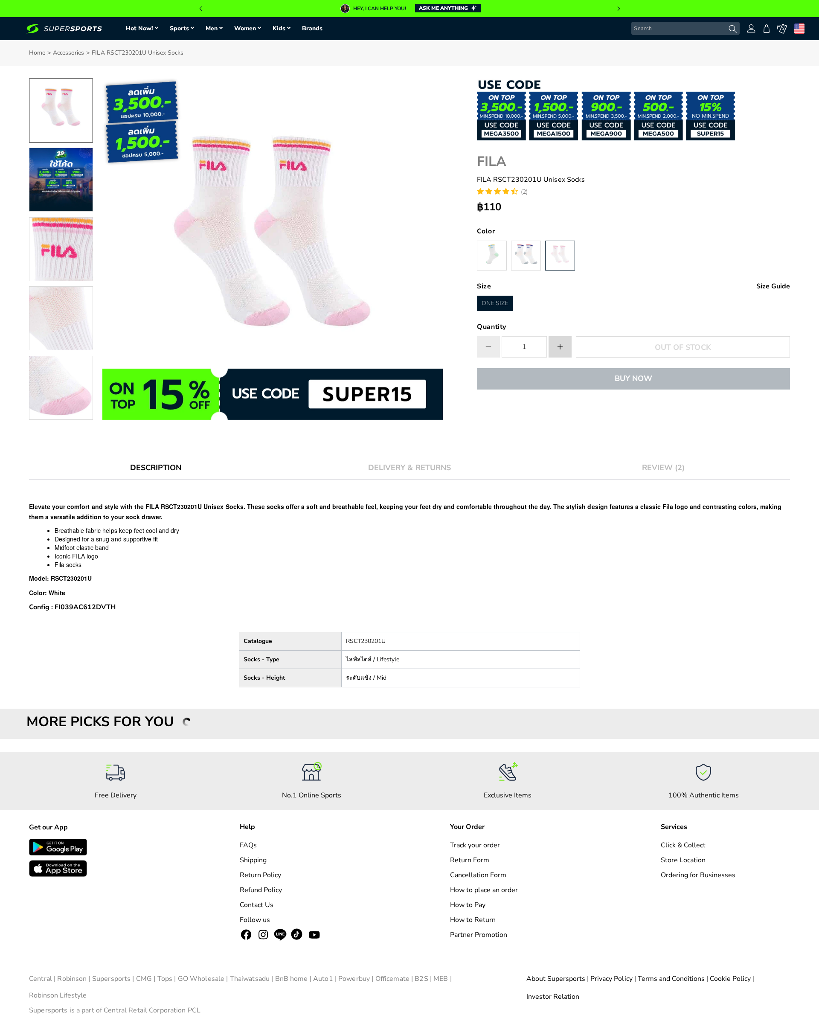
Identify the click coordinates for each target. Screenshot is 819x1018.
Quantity (491, 327)
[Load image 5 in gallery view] (61, 388)
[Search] (733, 29)
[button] (200, 8)
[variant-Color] (492, 255)
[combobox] (685, 28)
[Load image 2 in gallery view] (61, 180)
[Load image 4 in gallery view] (61, 318)
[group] (409, 8)
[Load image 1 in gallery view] (61, 111)
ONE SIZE (495, 303)
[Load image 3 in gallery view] (61, 249)
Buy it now (633, 378)
